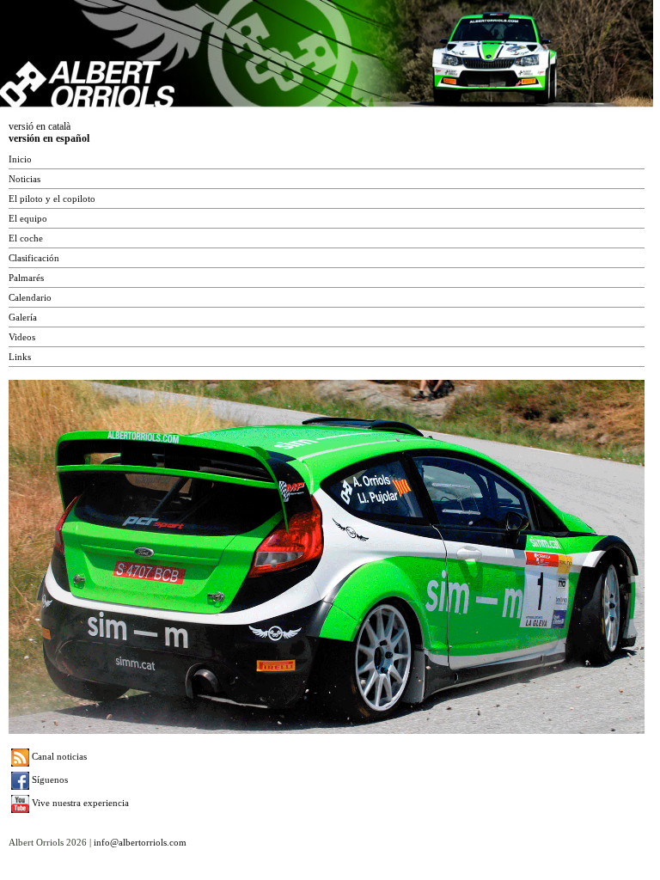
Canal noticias (58, 756)
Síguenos (48, 779)
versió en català (39, 126)
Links (20, 356)
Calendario (30, 297)
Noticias (24, 179)
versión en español (49, 138)
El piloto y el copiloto (52, 198)
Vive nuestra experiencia (79, 803)
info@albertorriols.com (140, 842)
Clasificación (34, 258)
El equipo (28, 218)
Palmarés (26, 277)
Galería (23, 317)
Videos (22, 337)
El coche (26, 238)
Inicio (20, 159)
